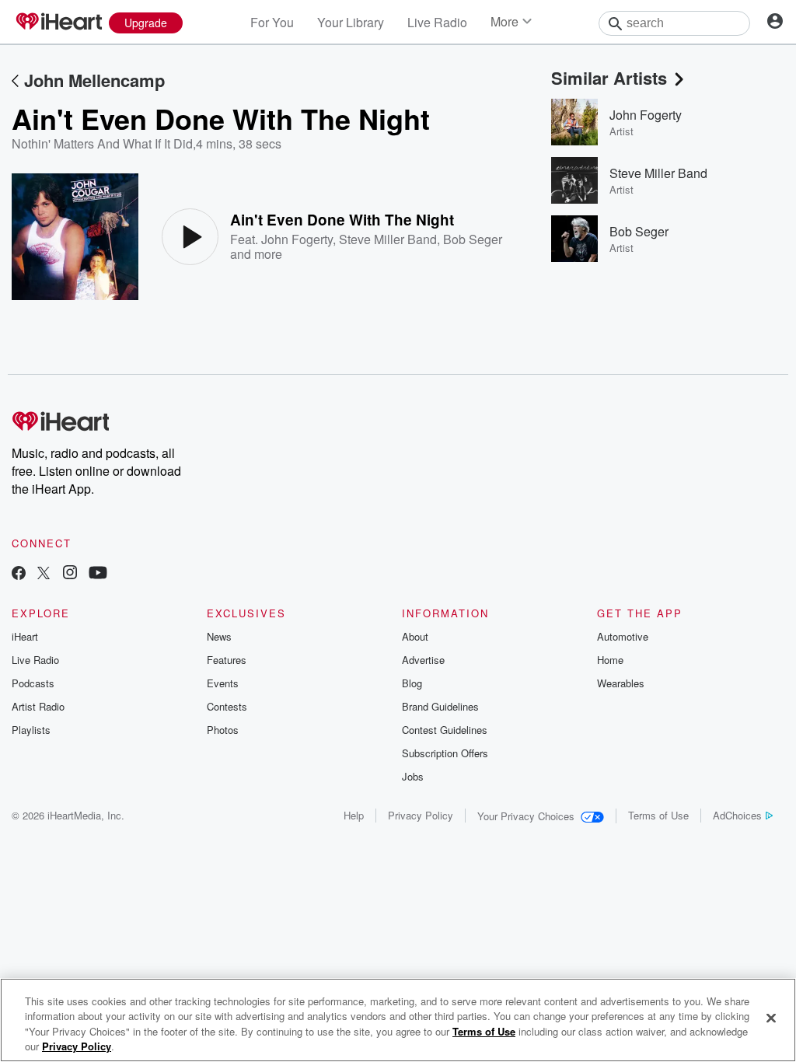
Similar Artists (609, 77)
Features (226, 659)
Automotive (622, 636)
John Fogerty (297, 239)
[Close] (771, 1018)
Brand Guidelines (440, 706)
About (415, 636)
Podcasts (33, 683)
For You (272, 22)
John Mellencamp (94, 80)
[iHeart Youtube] (98, 574)
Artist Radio (38, 706)
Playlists (31, 729)
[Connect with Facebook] (19, 574)
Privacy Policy (420, 815)
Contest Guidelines (444, 729)
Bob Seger (472, 239)
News (219, 636)
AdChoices (737, 815)
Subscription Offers (445, 753)
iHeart (25, 636)
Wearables (620, 683)
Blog (412, 683)
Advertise (423, 659)
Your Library (350, 22)
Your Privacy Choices (525, 816)
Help (354, 815)
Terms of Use (658, 815)
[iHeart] (58, 22)
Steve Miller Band (388, 239)
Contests (227, 706)
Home (610, 659)
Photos (223, 729)
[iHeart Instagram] (70, 574)
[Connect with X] (43, 574)
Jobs (413, 776)
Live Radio (437, 22)
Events (223, 683)
